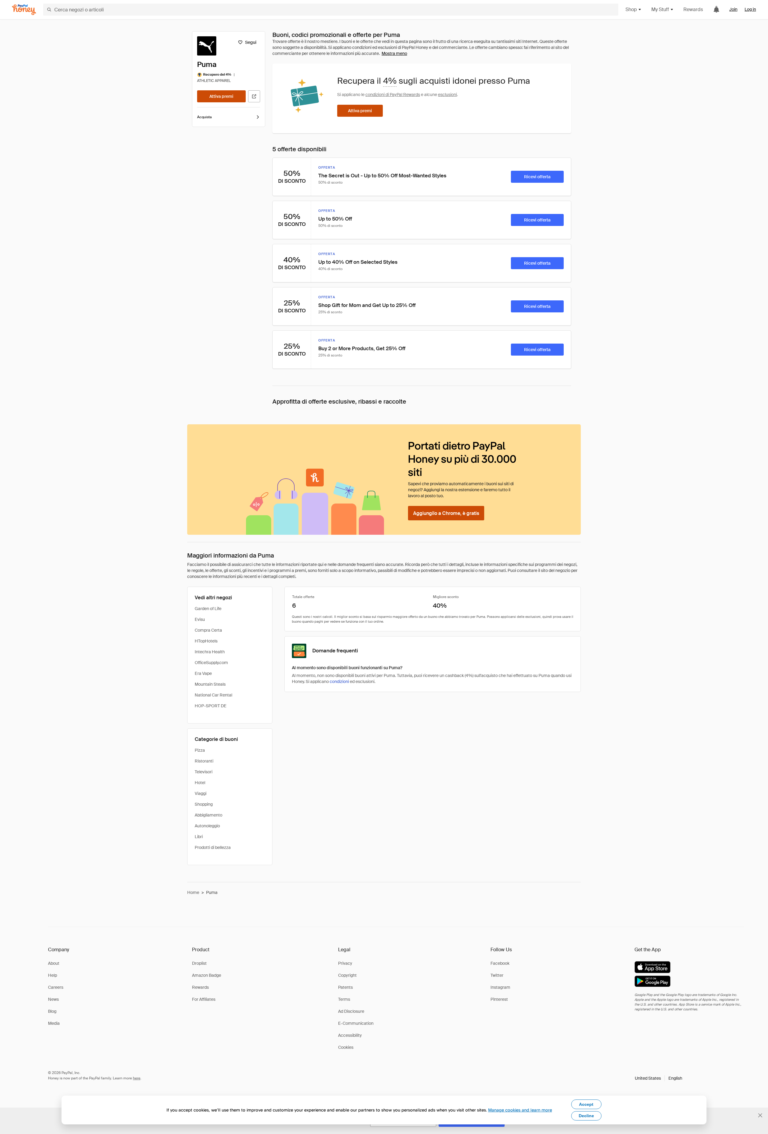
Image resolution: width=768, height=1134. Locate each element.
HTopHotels (206, 641)
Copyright (347, 975)
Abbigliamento (208, 815)
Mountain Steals (210, 684)
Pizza (200, 750)
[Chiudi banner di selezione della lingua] (760, 1115)
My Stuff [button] (660, 9)
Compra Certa (208, 630)
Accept (586, 1104)
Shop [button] (631, 9)
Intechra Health (210, 651)
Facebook (499, 963)
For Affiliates (203, 999)
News (53, 999)
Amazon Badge (206, 975)
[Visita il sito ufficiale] (254, 96)
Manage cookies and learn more (520, 1109)
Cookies (345, 1047)
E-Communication (356, 1023)
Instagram (500, 987)
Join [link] (733, 9)
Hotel (200, 782)
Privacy (345, 963)
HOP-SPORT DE (210, 705)
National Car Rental (213, 695)
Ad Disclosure (351, 1011)
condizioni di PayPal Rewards (392, 94)
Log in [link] (750, 9)
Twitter (496, 975)
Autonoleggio (207, 826)
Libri (199, 836)
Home (193, 892)
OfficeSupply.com (211, 662)
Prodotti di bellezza (213, 847)
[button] (658, 1078)
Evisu (200, 619)
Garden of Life (208, 608)
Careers (55, 987)
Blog (52, 1011)
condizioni (339, 681)
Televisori (203, 772)
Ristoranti (204, 761)
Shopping (204, 804)
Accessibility (350, 1035)
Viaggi (200, 793)
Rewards (693, 9)
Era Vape (203, 673)
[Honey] (24, 10)
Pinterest (499, 999)
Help (52, 975)
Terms (344, 999)
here (136, 1078)
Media (54, 1023)
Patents (345, 987)
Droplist (199, 963)
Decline (586, 1115)
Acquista (204, 117)
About (53, 963)
